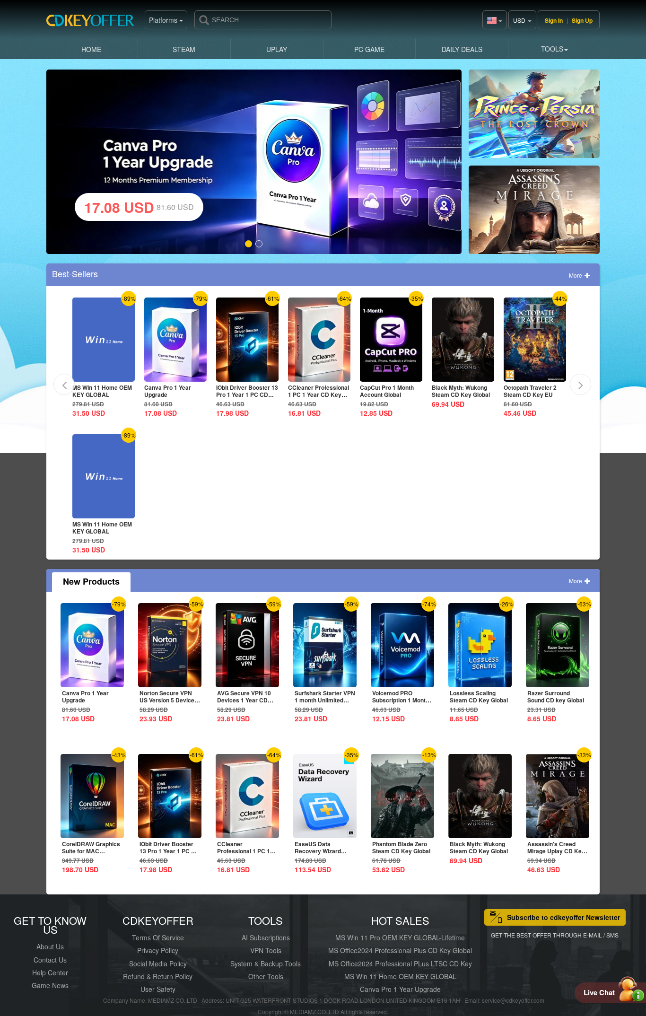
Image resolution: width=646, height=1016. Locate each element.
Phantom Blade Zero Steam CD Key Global (401, 847)
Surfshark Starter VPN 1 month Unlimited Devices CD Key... (325, 700)
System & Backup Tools (265, 963)
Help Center (50, 972)
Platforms (164, 20)
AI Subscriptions (266, 937)
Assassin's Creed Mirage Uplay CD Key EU (556, 851)
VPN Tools (265, 950)
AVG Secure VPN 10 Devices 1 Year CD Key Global (244, 700)
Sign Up (582, 20)
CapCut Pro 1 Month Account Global (387, 391)
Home (91, 49)
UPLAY (276, 49)
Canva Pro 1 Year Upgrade (167, 391)
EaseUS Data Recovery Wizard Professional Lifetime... (318, 854)
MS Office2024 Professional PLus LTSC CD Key (400, 963)
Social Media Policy (158, 963)
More (576, 275)
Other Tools (265, 976)
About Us (50, 946)
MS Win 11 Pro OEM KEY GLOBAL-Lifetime (400, 937)
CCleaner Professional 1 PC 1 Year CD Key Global (318, 394)
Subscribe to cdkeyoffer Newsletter (563, 917)
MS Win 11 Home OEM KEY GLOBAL (102, 391)
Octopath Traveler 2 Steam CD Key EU (530, 391)
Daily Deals (462, 49)
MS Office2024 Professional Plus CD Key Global (400, 950)
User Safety (157, 989)
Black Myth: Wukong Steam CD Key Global (461, 391)
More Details (102, 374)
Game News (50, 985)
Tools (552, 48)
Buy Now (534, 117)
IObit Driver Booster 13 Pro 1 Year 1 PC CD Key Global (247, 394)
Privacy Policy (157, 950)
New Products (91, 581)
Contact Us (50, 959)
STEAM (184, 49)
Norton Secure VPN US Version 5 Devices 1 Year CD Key (169, 700)
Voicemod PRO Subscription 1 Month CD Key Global (400, 700)
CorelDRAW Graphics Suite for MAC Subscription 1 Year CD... (91, 854)
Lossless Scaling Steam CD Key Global (479, 696)
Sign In (554, 20)
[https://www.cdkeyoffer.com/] (93, 23)
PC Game (369, 49)
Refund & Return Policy (157, 976)
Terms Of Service (158, 937)
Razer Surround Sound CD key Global (555, 696)
